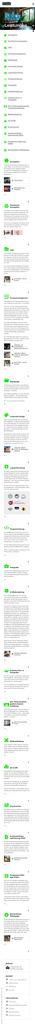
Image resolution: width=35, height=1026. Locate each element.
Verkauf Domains (14, 1015)
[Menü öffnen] (33, 4)
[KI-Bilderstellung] (5, 92)
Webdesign (12, 60)
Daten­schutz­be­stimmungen (18, 1005)
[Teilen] (33, 20)
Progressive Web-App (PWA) (17, 143)
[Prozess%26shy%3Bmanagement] (5, 54)
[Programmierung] (5, 79)
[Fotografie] (5, 85)
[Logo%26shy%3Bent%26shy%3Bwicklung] (5, 73)
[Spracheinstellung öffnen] (33, 9)
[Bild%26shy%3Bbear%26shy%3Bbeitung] (5, 114)
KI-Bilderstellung (15, 91)
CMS (10, 47)
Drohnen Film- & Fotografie (15, 99)
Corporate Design (15, 66)
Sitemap (11, 1008)
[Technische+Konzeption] (5, 41)
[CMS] (5, 48)
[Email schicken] (33, 26)
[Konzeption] (5, 35)
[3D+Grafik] (5, 121)
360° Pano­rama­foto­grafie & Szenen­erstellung (18, 107)
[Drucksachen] (5, 127)
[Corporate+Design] (5, 66)
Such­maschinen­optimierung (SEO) (15, 134)
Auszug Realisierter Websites (15, 401)
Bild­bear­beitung (15, 114)
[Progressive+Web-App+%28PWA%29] (5, 142)
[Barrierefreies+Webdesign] (5, 150)
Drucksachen (13, 127)
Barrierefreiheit (14, 1012)
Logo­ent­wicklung (15, 73)
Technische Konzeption (17, 41)
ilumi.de (11, 990)
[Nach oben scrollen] (29, 202)
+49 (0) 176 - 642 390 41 (18, 979)
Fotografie (12, 85)
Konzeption (12, 35)
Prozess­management (17, 54)
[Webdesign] (5, 60)
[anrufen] (33, 31)
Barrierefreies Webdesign (18, 150)
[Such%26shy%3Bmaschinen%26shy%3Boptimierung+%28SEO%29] (5, 133)
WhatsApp (12, 986)
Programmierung (15, 79)
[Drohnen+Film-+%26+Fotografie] (5, 98)
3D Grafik (12, 121)
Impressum (12, 1001)
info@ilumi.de (13, 983)
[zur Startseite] (6, 5)
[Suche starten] (33, 15)
